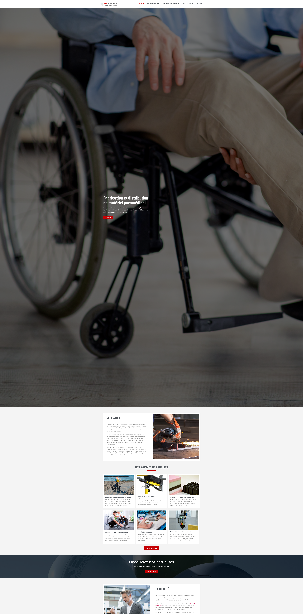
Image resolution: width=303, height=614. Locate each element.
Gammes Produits (153, 4)
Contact (199, 4)
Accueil (141, 4)
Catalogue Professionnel (171, 4)
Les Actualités (188, 4)
